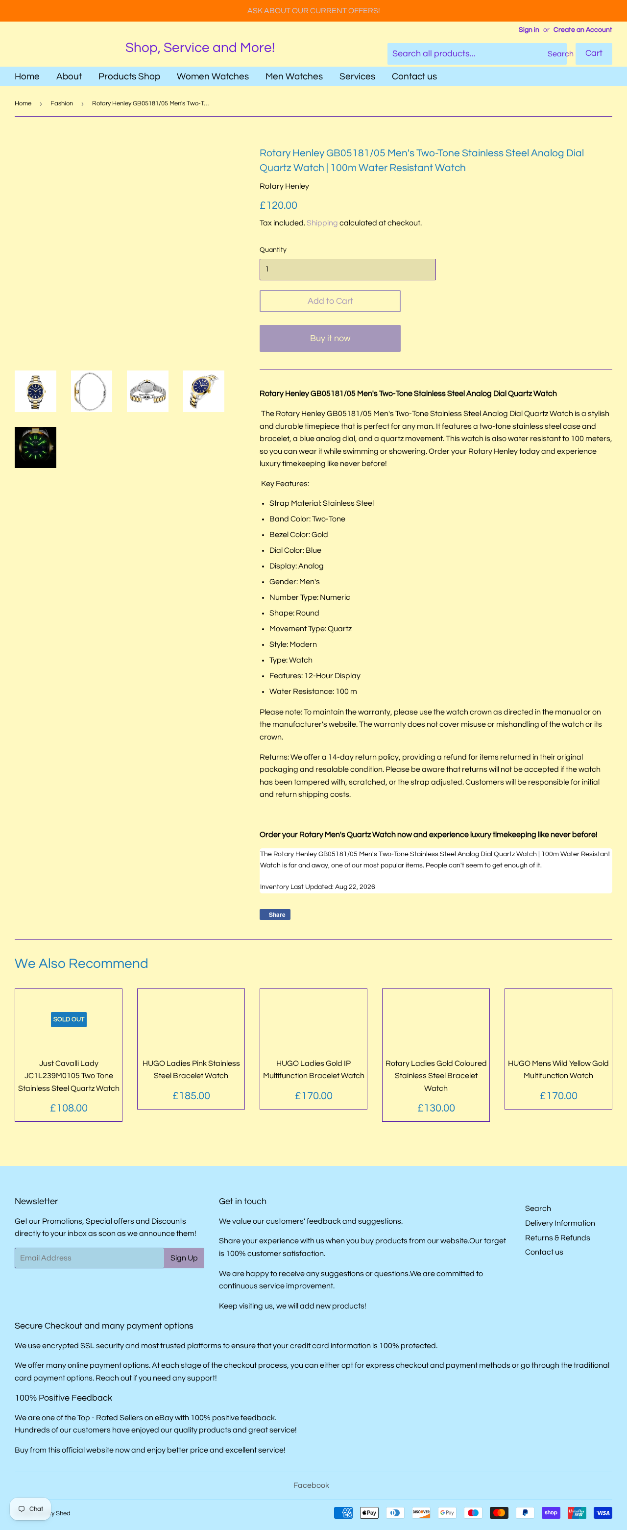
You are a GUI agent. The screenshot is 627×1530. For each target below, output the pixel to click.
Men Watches (294, 76)
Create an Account (583, 29)
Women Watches (213, 76)
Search (538, 1208)
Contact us (414, 76)
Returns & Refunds (557, 1238)
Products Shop (129, 76)
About (69, 76)
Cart (594, 53)
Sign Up (184, 1258)
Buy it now (330, 338)
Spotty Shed (53, 1513)
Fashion (61, 103)
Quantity (273, 250)
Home (27, 76)
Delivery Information (560, 1223)
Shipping (322, 223)
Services (357, 76)
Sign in (529, 29)
